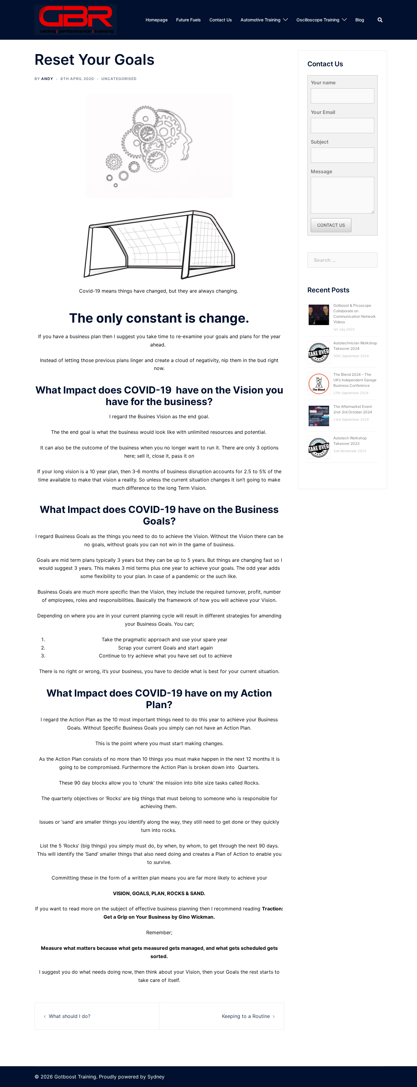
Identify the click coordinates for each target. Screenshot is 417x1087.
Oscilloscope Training (317, 19)
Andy (47, 78)
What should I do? (69, 1016)
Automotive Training (261, 19)
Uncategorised (119, 78)
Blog (359, 19)
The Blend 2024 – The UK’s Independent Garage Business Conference (354, 380)
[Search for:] (342, 260)
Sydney (156, 1077)
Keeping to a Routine (246, 1016)
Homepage (157, 19)
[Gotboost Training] (75, 19)
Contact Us (220, 19)
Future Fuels (188, 19)
